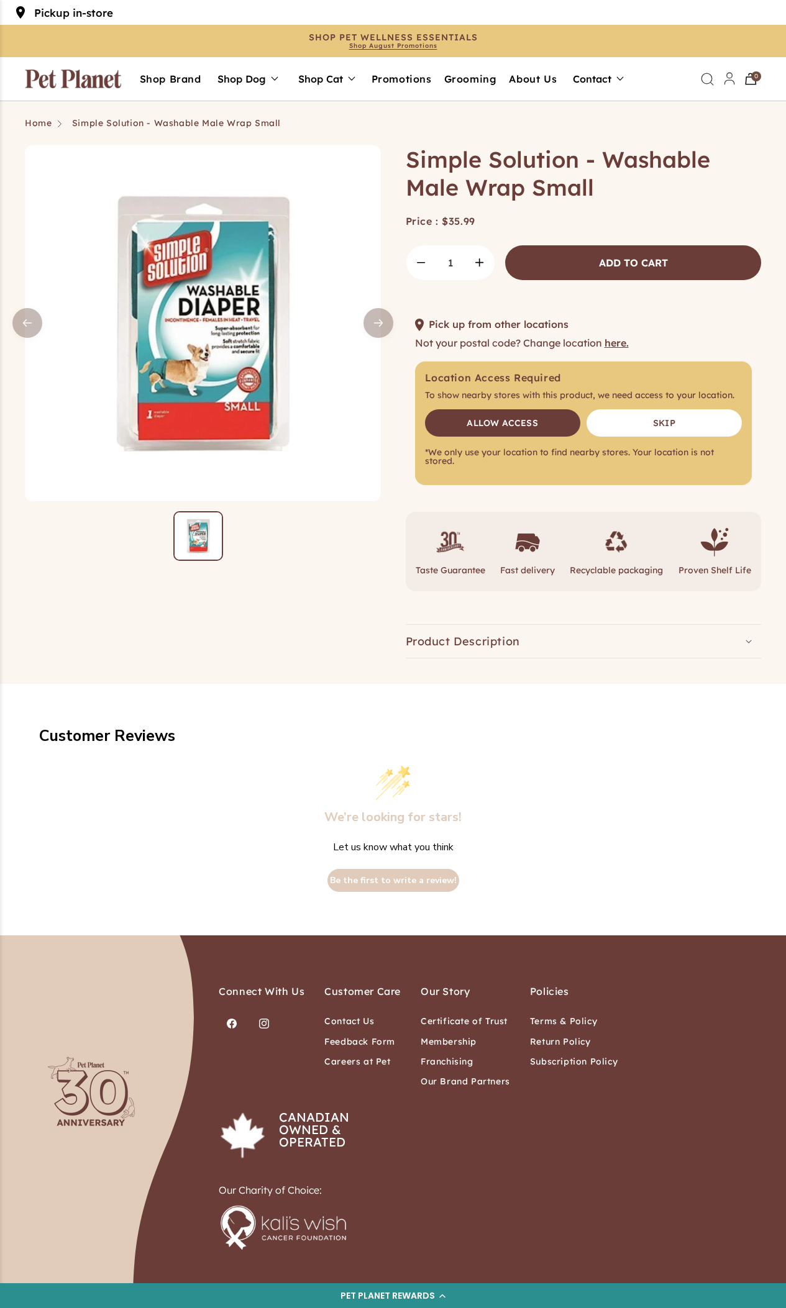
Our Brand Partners (465, 1081)
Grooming (470, 79)
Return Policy (560, 1041)
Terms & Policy (563, 1021)
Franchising (447, 1061)
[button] (393, 1295)
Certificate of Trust (464, 1021)
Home (38, 123)
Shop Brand (170, 79)
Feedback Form (359, 1041)
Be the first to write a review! (393, 880)
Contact (592, 79)
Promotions (402, 79)
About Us (533, 79)
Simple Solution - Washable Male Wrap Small (176, 123)
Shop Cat (320, 79)
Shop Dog (241, 79)
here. (617, 343)
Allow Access (502, 423)
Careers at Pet (357, 1061)
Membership (449, 1041)
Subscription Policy (574, 1061)
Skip (664, 423)
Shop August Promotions (393, 46)
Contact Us (349, 1021)
